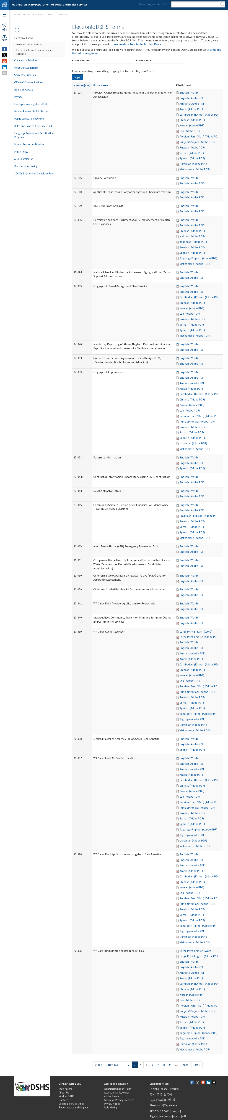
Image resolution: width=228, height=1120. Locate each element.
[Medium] (213, 1083)
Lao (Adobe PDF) (190, 131)
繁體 (160, 1094)
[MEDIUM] (4, 73)
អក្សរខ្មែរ (161, 1100)
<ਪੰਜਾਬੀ (172, 1100)
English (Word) (189, 92)
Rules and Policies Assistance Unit (33, 126)
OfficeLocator (4, 30)
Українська (170, 1105)
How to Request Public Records (32, 111)
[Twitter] (197, 1083)
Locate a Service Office (71, 1103)
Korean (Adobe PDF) (192, 125)
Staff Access (65, 1088)
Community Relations (26, 60)
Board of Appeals (23, 89)
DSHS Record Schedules (29, 44)
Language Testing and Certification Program (34, 135)
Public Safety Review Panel (29, 118)
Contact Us (65, 1100)
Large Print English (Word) (196, 631)
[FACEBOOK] (4, 49)
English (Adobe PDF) (192, 98)
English (154, 1088)
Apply (77, 77)
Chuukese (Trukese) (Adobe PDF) (199, 515)
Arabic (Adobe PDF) (191, 109)
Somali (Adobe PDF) (192, 153)
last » (197, 1064)
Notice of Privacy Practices (119, 1100)
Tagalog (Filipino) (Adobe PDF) (198, 258)
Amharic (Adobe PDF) (192, 103)
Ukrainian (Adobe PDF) (193, 164)
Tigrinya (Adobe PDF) (192, 719)
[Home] (4, 5)
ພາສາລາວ (166, 1116)
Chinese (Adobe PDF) (192, 120)
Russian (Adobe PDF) (192, 147)
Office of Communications (28, 82)
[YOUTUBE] (4, 61)
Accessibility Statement (117, 1092)
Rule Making (111, 1107)
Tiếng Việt (155, 1111)
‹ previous (112, 1064)
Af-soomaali (156, 1105)
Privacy (18, 97)
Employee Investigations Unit (30, 104)
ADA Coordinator (23, 159)
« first (98, 1064)
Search (222, 4)
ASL (184, 1116)
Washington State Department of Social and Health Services (49, 4)
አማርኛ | (166, 1111)
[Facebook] (191, 1083)
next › (185, 1064)
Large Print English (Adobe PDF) (199, 637)
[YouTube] (202, 1083)
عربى (153, 1100)
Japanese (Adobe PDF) (193, 241)
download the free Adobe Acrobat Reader (137, 44)
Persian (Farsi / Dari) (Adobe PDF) (200, 136)
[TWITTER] (4, 55)
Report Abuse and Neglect (73, 1107)
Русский (174, 1088)
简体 (152, 1094)
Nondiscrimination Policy (117, 1088)
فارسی (175, 1111)
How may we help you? (154, 4)
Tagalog (154, 1116)
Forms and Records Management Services (34, 51)
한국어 (168, 1094)
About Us (64, 1092)
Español (163, 1088)
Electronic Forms (23, 38)
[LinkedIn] (208, 1083)
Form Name (143, 60)
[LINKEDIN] (4, 67)
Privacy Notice (112, 1103)
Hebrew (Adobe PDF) (192, 236)
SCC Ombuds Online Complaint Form (34, 173)
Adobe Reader (112, 1096)
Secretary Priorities (25, 75)
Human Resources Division (29, 144)
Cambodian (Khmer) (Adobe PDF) (200, 114)
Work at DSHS (66, 1096)
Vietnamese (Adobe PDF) (195, 169)
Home (17, 14)
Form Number (81, 60)
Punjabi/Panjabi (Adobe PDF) (197, 142)
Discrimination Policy (25, 166)
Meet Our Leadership (26, 67)
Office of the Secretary (33, 14)
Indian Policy (21, 151)
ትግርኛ (176, 1116)
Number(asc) (82, 85)
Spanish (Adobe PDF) (192, 158)
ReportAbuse (4, 40)
